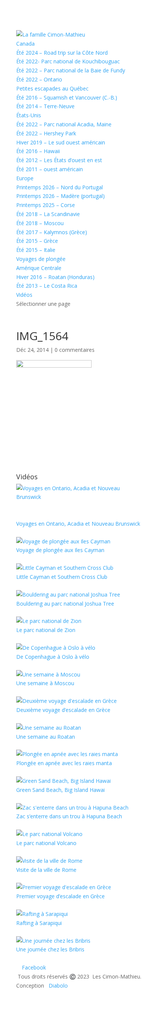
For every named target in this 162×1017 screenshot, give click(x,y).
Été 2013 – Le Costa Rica (46, 285)
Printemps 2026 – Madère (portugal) (60, 195)
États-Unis (28, 115)
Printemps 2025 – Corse (45, 205)
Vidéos (24, 294)
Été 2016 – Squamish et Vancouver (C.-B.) (66, 97)
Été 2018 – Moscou (40, 223)
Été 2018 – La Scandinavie (48, 214)
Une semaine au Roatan (45, 736)
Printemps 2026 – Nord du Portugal (59, 187)
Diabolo (57, 985)
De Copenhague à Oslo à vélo (52, 656)
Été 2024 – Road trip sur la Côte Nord (62, 52)
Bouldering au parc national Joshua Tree (65, 603)
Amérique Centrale (38, 268)
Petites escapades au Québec (52, 88)
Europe (25, 178)
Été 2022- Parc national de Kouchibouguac (68, 61)
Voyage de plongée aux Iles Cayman (60, 550)
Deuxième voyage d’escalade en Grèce (63, 709)
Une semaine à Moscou (45, 683)
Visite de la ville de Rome (46, 869)
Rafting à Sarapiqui (39, 922)
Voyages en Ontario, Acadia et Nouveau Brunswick (78, 523)
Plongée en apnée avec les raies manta (64, 763)
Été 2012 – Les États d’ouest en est (59, 160)
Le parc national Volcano (46, 843)
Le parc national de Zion (45, 630)
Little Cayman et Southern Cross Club (61, 576)
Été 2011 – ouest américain (49, 169)
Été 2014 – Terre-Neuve (45, 106)
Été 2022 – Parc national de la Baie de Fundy (70, 70)
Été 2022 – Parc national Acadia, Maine (64, 124)
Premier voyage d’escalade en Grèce (60, 896)
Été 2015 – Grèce (37, 240)
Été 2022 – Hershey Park (46, 133)
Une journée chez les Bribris (50, 949)
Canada (25, 43)
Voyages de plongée (41, 258)
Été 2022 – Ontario (39, 79)
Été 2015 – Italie (35, 249)
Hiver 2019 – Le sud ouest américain (60, 142)
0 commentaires (75, 349)
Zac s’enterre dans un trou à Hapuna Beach (69, 816)
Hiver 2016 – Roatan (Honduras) (55, 277)
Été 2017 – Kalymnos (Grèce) (51, 232)
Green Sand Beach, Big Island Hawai (60, 789)
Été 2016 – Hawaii (38, 151)
